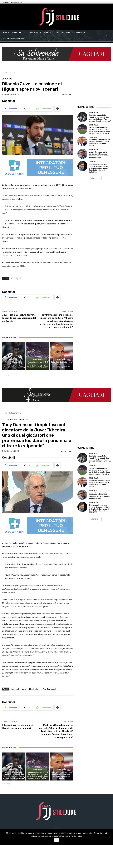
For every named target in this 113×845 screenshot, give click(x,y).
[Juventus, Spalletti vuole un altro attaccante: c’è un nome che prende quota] (61, 356)
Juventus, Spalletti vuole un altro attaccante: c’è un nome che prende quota (61, 365)
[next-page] (8, 375)
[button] (107, 35)
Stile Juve (13, 359)
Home (4, 72)
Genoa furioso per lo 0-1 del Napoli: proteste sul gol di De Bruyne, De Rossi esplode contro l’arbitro (37, 365)
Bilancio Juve (16, 279)
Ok (56, 840)
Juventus (12, 72)
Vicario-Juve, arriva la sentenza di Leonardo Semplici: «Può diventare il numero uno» (99, 155)
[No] (109, 837)
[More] (57, 109)
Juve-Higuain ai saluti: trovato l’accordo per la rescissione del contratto (19, 318)
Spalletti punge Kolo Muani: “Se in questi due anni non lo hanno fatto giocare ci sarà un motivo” (14, 365)
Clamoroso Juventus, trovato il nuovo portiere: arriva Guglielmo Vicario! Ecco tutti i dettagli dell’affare (99, 168)
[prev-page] (4, 375)
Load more (93, 178)
